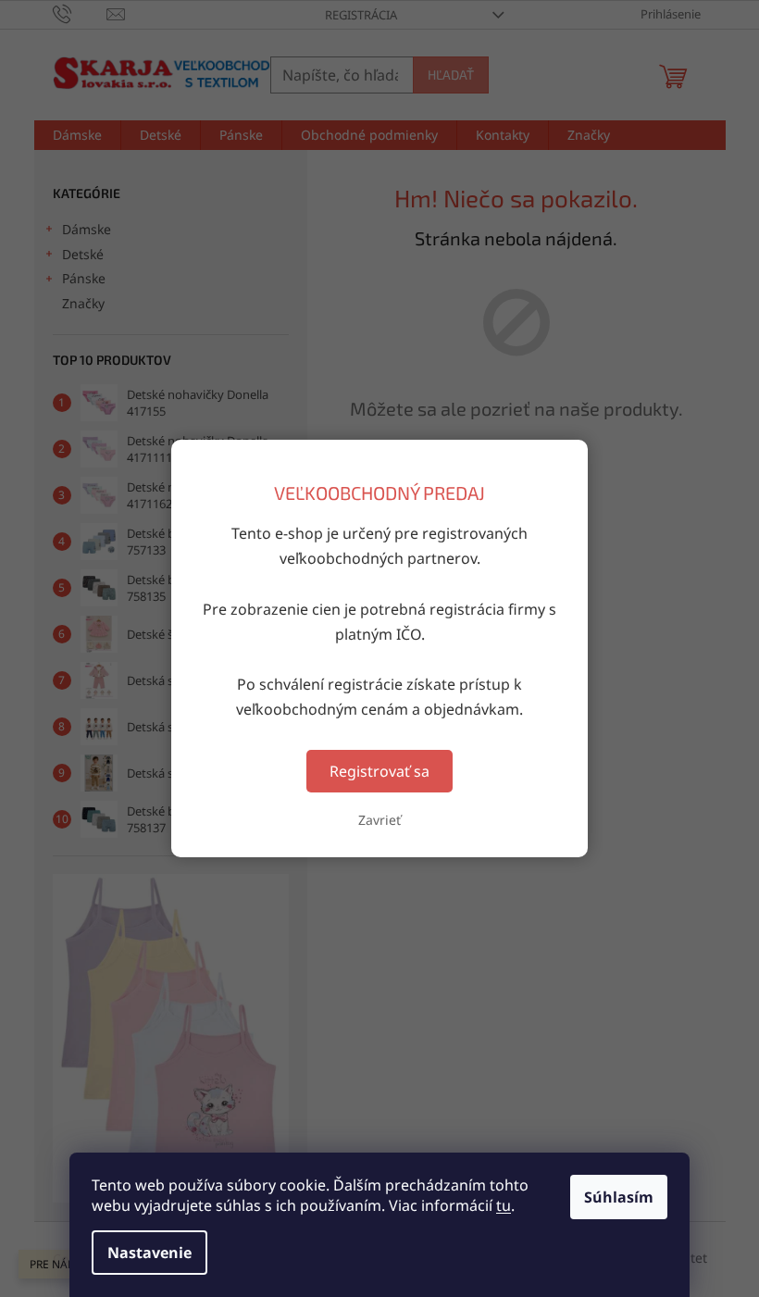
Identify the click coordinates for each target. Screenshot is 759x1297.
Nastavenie (149, 1252)
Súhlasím (618, 1197)
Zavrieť (379, 820)
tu (503, 1205)
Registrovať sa (379, 771)
